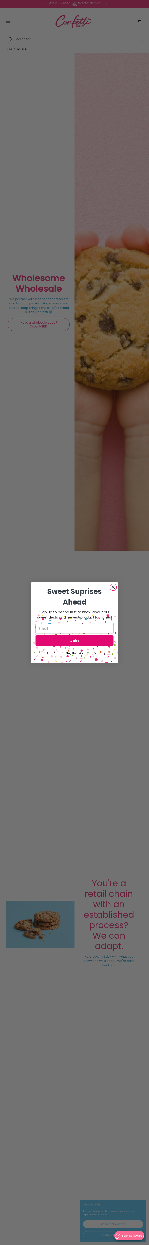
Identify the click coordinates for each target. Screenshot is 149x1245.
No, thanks (74, 653)
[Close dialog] (113, 587)
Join (74, 640)
